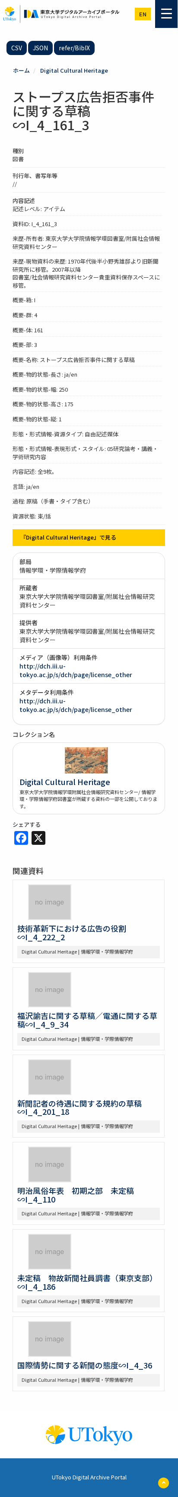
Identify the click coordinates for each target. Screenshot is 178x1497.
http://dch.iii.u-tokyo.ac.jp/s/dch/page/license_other (75, 670)
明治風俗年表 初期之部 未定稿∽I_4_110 (75, 1195)
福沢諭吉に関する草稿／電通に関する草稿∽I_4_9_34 (87, 1020)
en (142, 14)
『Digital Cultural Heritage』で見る (68, 537)
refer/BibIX (74, 47)
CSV (16, 47)
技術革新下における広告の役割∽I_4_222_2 (71, 932)
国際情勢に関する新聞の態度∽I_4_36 (84, 1365)
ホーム (21, 70)
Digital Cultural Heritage (74, 70)
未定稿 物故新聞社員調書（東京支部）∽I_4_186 (87, 1282)
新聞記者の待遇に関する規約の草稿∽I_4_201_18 (79, 1107)
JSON (40, 47)
